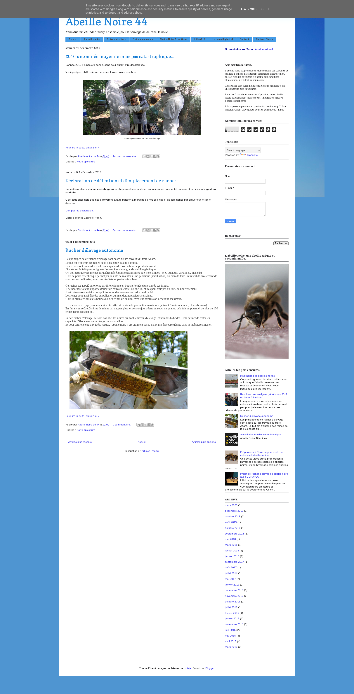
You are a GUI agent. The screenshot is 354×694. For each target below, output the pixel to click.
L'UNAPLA (200, 39)
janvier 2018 (232, 556)
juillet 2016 (231, 607)
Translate (252, 154)
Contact (244, 39)
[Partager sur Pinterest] (158, 156)
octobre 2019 (232, 516)
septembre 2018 (234, 533)
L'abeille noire (92, 39)
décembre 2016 (234, 590)
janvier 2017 (232, 584)
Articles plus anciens (204, 441)
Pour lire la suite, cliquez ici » (82, 147)
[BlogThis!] (148, 156)
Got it (265, 9)
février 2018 (232, 550)
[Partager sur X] (151, 156)
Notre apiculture (116, 39)
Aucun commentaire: (124, 156)
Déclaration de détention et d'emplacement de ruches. (121, 180)
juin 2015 (230, 629)
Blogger (209, 668)
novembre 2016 (234, 595)
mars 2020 (231, 505)
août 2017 (231, 567)
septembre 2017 (234, 561)
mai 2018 (230, 539)
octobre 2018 (232, 527)
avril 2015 (230, 641)
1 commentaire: (121, 424)
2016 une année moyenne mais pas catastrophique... (119, 56)
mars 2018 (231, 544)
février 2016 (232, 612)
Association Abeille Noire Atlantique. (261, 434)
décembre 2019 (234, 510)
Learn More (249, 9)
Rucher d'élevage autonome (94, 250)
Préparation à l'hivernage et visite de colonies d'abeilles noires (261, 454)
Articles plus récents (80, 441)
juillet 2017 (231, 573)
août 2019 (231, 522)
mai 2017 (230, 578)
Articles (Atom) (150, 450)
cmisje (187, 668)
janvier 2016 (232, 618)
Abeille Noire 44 (106, 21)
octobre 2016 (232, 601)
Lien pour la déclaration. (79, 210)
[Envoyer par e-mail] (144, 156)
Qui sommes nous (143, 39)
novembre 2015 (234, 624)
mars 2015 (231, 646)
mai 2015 (230, 635)
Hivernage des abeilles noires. (257, 375)
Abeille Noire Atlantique (173, 39)
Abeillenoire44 (264, 49)
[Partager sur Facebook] (155, 156)
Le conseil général (222, 39)
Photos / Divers (264, 39)
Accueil (73, 39)
